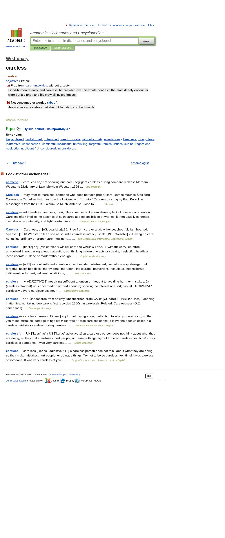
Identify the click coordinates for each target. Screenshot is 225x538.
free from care (70, 139)
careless (12, 182)
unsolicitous (112, 139)
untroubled (51, 139)
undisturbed (33, 139)
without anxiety (92, 139)
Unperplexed (15, 139)
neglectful (12, 148)
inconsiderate (67, 148)
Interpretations (62, 47)
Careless (12, 194)
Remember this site (81, 25)
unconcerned (31, 144)
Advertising (74, 374)
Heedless (129, 139)
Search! (147, 41)
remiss (107, 144)
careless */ (13, 333)
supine (129, 144)
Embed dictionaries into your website (121, 25)
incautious (64, 144)
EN (150, 25)
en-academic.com (16, 46)
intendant (19, 163)
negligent (27, 148)
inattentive (13, 144)
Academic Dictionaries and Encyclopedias (66, 33)
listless (118, 144)
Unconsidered (46, 148)
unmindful (49, 144)
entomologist (140, 163)
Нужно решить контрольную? (47, 129)
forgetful (95, 144)
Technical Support (57, 374)
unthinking (80, 144)
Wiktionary (40, 47)
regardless (142, 144)
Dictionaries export (16, 380)
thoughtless (146, 139)
